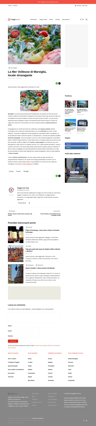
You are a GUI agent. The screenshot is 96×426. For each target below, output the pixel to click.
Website (10, 336)
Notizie (85, 5)
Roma (29, 358)
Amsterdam (31, 373)
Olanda (50, 369)
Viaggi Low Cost (23, 188)
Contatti (10, 5)
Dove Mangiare (52, 399)
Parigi (29, 366)
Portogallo (51, 366)
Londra (30, 362)
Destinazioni (33, 19)
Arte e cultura (12, 358)
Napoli (30, 376)
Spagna (50, 362)
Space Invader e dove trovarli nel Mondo (40, 268)
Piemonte (71, 366)
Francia (18, 171)
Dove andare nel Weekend (16, 369)
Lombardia (71, 380)
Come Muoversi (52, 405)
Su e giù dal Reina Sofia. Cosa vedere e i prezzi (82, 111)
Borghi (51, 19)
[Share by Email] (59, 83)
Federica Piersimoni (37, 418)
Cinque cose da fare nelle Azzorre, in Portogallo (70, 129)
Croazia (50, 376)
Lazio (69, 369)
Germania (51, 380)
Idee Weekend (65, 19)
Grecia (50, 358)
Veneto (70, 376)
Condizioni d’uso (36, 402)
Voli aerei (10, 376)
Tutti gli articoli (22, 203)
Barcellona (31, 380)
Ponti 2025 (78, 5)
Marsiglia (26, 171)
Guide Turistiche (52, 393)
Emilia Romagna (73, 358)
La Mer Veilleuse (27, 164)
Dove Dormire (52, 402)
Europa (11, 171)
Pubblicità (15, 5)
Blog (33, 396)
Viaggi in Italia (43, 19)
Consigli (57, 19)
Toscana (70, 362)
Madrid (30, 369)
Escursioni (11, 373)
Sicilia (70, 373)
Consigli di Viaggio (13, 362)
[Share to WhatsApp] (57, 83)
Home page (35, 393)
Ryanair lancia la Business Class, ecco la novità (81, 129)
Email (10, 331)
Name (10, 326)
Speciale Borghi (12, 366)
